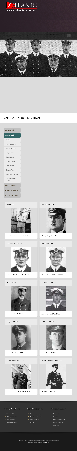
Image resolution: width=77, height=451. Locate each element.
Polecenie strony (34, 419)
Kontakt (32, 422)
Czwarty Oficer (11, 161)
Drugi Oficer (10, 153)
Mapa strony (56, 425)
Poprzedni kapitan (12, 174)
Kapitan (8, 140)
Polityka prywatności (59, 419)
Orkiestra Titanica (11, 190)
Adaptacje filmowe (12, 422)
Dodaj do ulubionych (36, 414)
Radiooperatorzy (11, 185)
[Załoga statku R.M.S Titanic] (21, 7)
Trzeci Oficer (10, 157)
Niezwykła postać (11, 195)
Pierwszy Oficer (11, 148)
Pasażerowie (10, 130)
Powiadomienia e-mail (36, 417)
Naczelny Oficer (11, 144)
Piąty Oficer (10, 166)
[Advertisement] (40, 26)
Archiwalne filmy (11, 419)
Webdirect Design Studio (43, 442)
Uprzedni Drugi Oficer (11, 180)
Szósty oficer (10, 170)
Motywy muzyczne (12, 417)
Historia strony (57, 414)
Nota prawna (56, 417)
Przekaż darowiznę (58, 422)
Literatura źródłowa (12, 414)
